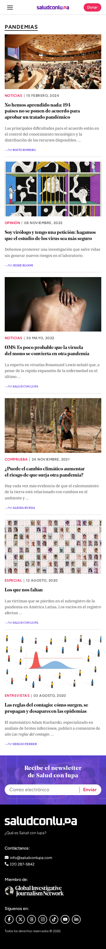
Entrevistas (17, 696)
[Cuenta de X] (20, 919)
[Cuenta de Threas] (31, 919)
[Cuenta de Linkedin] (76, 919)
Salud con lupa (25, 386)
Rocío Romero (24, 149)
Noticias (13, 96)
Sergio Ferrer (25, 743)
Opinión (12, 223)
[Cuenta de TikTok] (53, 919)
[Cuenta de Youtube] (65, 919)
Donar (92, 7)
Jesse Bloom (23, 265)
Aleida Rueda (24, 507)
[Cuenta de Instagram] (42, 919)
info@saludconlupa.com (31, 857)
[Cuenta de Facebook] (53, 891)
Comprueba (16, 459)
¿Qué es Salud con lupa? (26, 833)
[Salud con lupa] (53, 7)
